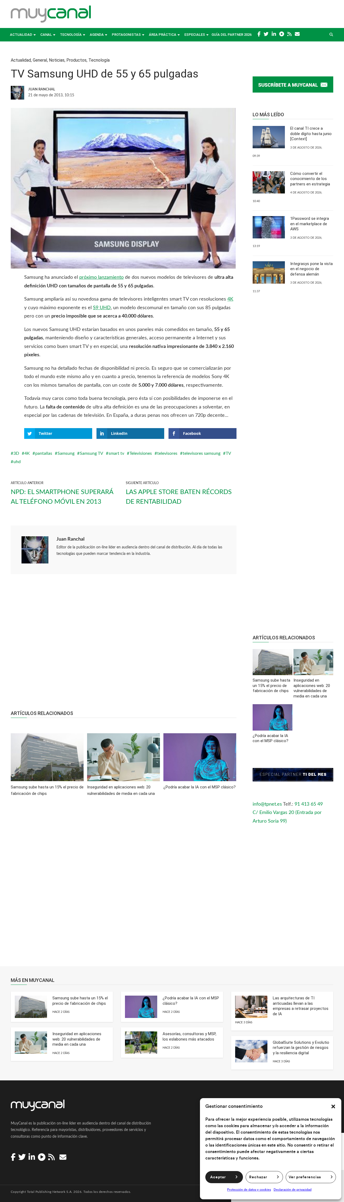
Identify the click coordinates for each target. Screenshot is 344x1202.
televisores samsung (201, 453)
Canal (46, 35)
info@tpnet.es (267, 804)
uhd (17, 462)
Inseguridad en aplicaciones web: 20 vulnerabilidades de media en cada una (76, 1039)
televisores (167, 453)
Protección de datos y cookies (249, 1189)
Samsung (66, 453)
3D (16, 453)
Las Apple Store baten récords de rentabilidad (179, 497)
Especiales (194, 35)
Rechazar (258, 1177)
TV (228, 453)
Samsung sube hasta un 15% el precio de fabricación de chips (80, 1001)
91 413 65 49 (309, 804)
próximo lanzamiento (101, 277)
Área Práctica (162, 35)
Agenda (97, 35)
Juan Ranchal (70, 539)
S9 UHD (102, 307)
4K (230, 299)
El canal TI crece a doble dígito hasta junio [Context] (311, 133)
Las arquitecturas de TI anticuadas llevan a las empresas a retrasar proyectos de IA (300, 1006)
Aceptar (218, 1177)
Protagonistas (126, 35)
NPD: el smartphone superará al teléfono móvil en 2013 (62, 497)
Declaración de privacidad (292, 1189)
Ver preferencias (305, 1177)
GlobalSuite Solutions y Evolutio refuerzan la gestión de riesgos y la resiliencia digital (301, 1047)
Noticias (56, 60)
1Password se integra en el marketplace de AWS (309, 223)
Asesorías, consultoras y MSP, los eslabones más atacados (189, 1036)
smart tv (116, 453)
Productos (76, 60)
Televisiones (141, 453)
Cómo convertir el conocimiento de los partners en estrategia (310, 178)
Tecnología (71, 35)
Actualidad (21, 35)
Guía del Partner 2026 (232, 35)
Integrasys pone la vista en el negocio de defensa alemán (311, 269)
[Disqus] (123, 885)
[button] (333, 1106)
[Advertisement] (123, 645)
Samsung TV (91, 453)
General (40, 60)
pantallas (43, 453)
